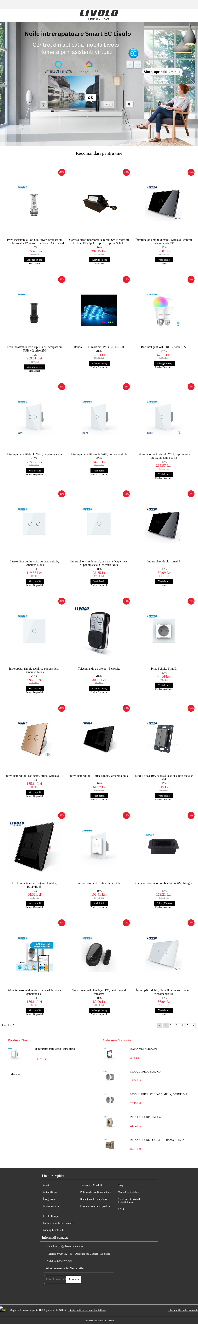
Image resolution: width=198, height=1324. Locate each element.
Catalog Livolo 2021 (54, 1230)
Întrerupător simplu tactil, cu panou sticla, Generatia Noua (34, 670)
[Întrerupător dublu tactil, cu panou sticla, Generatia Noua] (34, 524)
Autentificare (50, 1192)
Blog (120, 1185)
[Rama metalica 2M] (109, 1054)
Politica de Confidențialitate (95, 1192)
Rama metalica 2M (143, 1048)
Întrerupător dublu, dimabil (163, 561)
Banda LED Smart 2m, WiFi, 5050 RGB (99, 347)
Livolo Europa (51, 1216)
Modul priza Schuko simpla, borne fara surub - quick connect (160, 1094)
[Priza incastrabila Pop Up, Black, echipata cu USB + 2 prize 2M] (34, 310)
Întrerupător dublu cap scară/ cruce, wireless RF (34, 775)
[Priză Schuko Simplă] (164, 632)
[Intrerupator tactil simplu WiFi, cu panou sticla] (99, 417)
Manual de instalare (128, 1192)
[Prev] (6, 84)
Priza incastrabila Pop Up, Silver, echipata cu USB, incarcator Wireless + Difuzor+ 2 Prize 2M (34, 241)
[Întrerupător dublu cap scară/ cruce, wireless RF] (34, 739)
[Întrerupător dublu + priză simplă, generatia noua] (99, 739)
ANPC (121, 1209)
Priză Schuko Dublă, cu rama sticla (157, 1140)
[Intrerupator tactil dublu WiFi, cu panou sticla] (34, 417)
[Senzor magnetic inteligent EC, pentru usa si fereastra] (99, 953)
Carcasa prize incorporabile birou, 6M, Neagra (163, 883)
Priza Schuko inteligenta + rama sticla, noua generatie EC (34, 992)
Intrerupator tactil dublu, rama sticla (98, 883)
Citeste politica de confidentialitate (87, 1310)
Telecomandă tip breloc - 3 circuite (99, 668)
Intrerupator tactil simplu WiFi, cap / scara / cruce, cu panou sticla (163, 456)
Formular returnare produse (95, 1206)
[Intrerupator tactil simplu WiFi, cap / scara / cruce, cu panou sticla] (164, 417)
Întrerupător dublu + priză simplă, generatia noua (99, 775)
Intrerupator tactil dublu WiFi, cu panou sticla (34, 454)
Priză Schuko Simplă (164, 668)
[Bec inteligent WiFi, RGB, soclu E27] (164, 310)
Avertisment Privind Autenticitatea (129, 1201)
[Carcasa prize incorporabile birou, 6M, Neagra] (164, 846)
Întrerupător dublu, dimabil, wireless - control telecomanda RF (163, 992)
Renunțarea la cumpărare (93, 1199)
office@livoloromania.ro (69, 1246)
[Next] (191, 84)
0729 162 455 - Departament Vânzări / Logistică (83, 1253)
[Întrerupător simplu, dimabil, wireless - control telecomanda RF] (164, 203)
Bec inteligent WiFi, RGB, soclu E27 (163, 347)
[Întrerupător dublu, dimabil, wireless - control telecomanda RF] (164, 953)
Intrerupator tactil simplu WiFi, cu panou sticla (99, 454)
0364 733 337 (64, 1261)
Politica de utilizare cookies (58, 1223)
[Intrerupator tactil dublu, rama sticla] (99, 846)
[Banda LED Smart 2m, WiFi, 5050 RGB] (99, 310)
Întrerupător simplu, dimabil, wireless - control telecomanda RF (164, 241)
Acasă (46, 1185)
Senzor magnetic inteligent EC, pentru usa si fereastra (99, 992)
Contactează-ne (51, 1206)
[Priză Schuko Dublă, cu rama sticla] (109, 1145)
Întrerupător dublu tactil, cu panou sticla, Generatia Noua (34, 563)
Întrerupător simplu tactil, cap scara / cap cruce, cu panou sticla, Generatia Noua (99, 563)
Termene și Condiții (91, 1185)
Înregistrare (49, 1199)
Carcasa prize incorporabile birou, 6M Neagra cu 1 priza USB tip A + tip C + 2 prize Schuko (99, 241)
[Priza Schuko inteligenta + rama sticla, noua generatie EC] (34, 953)
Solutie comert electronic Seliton (99, 1320)
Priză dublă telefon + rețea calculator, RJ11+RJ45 (34, 885)
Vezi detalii (164, 259)
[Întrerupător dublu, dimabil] (164, 524)
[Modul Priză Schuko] (109, 1077)
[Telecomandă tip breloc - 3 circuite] (99, 632)
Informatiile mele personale (183, 1310)
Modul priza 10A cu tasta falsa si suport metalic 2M (164, 777)
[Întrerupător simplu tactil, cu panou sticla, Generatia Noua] (34, 632)
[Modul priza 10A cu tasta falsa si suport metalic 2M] (164, 739)
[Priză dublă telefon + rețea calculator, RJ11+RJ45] (34, 846)
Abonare (15, 1074)
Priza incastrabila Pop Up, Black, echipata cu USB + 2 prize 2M (34, 348)
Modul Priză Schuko (145, 1071)
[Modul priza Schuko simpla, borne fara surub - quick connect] (109, 1100)
